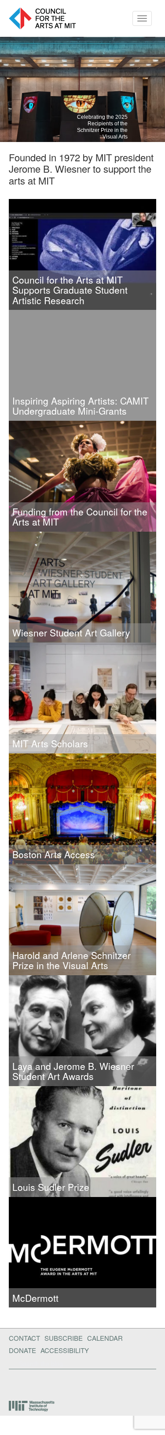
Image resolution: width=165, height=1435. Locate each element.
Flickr (25, 1383)
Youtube (48, 1383)
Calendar (105, 1338)
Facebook (11, 1383)
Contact (24, 1338)
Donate (22, 1350)
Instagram (71, 1383)
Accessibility (64, 1350)
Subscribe (63, 1338)
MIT (32, 1406)
